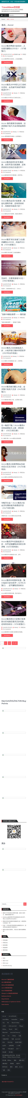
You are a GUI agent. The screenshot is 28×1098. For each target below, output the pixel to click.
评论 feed (5, 963)
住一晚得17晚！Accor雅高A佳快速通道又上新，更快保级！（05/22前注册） (13, 428)
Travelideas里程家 (11, 7)
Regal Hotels (5, 999)
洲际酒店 (4, 1063)
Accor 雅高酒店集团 (7, 988)
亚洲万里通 (18, 1042)
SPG (3, 1036)
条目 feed (5, 960)
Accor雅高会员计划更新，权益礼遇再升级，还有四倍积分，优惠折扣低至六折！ (13, 203)
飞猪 (3, 1070)
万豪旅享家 (5, 1039)
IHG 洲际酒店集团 (6, 982)
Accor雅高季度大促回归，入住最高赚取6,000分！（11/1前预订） (13, 48)
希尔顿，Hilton (6, 1060)
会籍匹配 (11, 1045)
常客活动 (22, 93)
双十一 (18, 1049)
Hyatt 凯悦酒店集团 (7, 990)
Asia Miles (5, 1019)
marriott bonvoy (15, 1032)
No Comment (9, 56)
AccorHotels (12, 1016)
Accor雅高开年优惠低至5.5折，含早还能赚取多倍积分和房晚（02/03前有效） (13, 544)
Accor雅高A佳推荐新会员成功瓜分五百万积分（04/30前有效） (13, 466)
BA (8, 1022)
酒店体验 (5, 950)
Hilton (4, 1029)
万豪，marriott (15, 1039)
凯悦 (3, 1049)
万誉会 (14, 1036)
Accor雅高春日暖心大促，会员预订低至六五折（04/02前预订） (13, 389)
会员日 (4, 1045)
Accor (4, 1016)
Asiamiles (14, 1019)
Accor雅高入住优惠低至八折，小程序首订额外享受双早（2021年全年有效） (13, 350)
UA (8, 1036)
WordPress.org (7, 965)
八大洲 (18, 1045)
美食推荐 (5, 947)
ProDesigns (18, 1095)
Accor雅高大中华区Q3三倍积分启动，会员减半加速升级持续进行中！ (13, 87)
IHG (16, 1029)
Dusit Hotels (5, 1004)
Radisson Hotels (6, 996)
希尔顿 (11, 1052)
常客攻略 (5, 940)
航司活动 (4, 1067)
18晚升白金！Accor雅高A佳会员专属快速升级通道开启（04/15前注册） (13, 505)
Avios (21, 1019)
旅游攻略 (5, 945)
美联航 (12, 1063)
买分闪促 (10, 1042)
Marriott (5, 1032)
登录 (4, 958)
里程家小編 (17, 54)
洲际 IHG (21, 1060)
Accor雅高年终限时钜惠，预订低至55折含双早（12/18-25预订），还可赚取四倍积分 (13, 583)
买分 (3, 1042)
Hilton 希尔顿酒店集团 (8, 985)
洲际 (15, 1060)
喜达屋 (4, 1052)
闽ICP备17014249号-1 (8, 1081)
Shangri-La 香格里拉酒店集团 (10, 993)
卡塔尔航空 (11, 1049)
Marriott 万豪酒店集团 (8, 979)
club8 (4, 1026)
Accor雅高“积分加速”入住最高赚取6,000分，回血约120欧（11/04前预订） (13, 242)
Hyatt (10, 1029)
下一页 (14, 643)
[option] (18, 1)
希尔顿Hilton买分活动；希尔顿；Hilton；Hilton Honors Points (11, 1056)
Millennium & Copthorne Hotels (11, 1001)
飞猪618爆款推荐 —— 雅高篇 (13, 314)
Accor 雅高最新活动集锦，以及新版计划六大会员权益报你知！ (13, 126)
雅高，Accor (19, 1067)
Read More (7, 62)
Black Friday (15, 1022)
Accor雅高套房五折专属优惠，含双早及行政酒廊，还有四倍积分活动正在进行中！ (13, 164)
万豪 (19, 1036)
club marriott (12, 1026)
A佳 (3, 1022)
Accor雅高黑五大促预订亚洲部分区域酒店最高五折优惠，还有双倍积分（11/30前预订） (13, 621)
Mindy (16, 93)
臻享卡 (18, 1063)
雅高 (11, 1067)
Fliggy (21, 1026)
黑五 (9, 1070)
